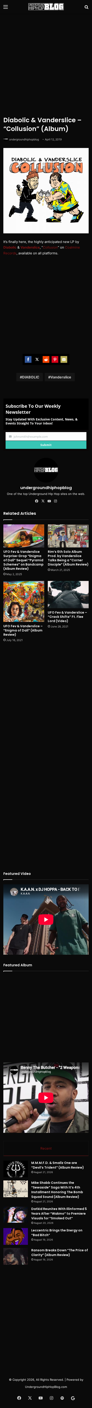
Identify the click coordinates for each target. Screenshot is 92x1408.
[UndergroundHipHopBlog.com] (46, 6)
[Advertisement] (46, 64)
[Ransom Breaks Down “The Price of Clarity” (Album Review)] (15, 1256)
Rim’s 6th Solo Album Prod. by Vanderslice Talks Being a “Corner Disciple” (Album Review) (68, 558)
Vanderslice (60, 377)
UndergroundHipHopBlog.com (46, 1387)
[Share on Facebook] (28, 359)
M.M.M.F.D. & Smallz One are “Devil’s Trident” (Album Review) (57, 1165)
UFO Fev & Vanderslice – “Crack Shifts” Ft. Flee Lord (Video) (67, 616)
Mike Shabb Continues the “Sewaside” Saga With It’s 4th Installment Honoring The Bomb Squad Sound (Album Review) (57, 1189)
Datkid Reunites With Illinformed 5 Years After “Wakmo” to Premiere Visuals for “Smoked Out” (59, 1213)
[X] (43, 501)
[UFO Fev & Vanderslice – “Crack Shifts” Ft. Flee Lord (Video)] (68, 594)
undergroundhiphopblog (24, 139)
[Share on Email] (64, 359)
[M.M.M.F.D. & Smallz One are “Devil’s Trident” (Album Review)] (15, 1169)
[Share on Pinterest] (55, 359)
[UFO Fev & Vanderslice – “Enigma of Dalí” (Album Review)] (23, 601)
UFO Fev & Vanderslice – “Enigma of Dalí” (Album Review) (23, 630)
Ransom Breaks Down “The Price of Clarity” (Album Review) (59, 1252)
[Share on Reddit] (46, 359)
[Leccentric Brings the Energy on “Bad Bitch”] (15, 1236)
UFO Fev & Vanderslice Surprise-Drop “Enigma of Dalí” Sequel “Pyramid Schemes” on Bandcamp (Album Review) (23, 560)
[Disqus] (46, 705)
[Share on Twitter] (37, 359)
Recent (46, 1148)
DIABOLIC (30, 377)
